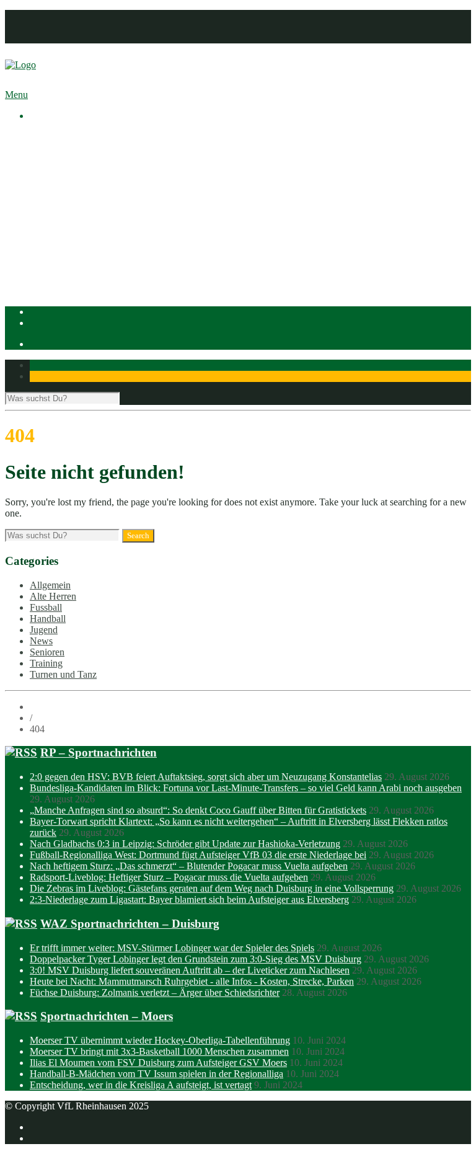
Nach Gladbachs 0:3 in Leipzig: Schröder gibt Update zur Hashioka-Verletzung (185, 843)
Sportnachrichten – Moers (106, 1016)
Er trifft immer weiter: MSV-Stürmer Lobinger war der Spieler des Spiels (172, 948)
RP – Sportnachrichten (98, 752)
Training (46, 663)
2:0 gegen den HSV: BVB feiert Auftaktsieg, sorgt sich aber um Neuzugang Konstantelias (206, 776)
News (41, 641)
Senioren (47, 652)
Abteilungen (54, 215)
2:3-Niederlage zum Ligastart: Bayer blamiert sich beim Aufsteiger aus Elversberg (189, 899)
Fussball (71, 237)
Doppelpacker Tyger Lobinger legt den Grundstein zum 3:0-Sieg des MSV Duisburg (195, 959)
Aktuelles (48, 136)
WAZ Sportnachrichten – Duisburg (129, 923)
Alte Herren (53, 596)
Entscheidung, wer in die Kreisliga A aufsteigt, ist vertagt (141, 1085)
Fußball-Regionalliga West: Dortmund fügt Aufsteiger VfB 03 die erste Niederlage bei (198, 855)
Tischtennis (77, 259)
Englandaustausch (90, 181)
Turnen (68, 270)
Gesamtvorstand (86, 170)
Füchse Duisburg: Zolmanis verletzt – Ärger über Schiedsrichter (155, 992)
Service (69, 203)
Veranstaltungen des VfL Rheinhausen (130, 159)
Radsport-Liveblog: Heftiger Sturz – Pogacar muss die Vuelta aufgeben (169, 877)
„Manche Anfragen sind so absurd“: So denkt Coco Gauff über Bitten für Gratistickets (198, 810)
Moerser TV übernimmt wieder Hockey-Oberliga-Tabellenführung (160, 1040)
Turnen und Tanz (63, 674)
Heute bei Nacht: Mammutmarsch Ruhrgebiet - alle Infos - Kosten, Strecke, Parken (192, 981)
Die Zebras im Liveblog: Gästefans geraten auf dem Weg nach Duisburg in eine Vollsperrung (212, 888)
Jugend (44, 629)
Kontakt (45, 37)
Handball (72, 248)
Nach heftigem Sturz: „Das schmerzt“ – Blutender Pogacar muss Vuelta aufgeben (189, 866)
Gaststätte (49, 282)
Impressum (51, 15)
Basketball (75, 226)
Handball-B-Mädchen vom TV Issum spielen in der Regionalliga (156, 1073)
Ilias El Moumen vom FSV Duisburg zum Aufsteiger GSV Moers (158, 1062)
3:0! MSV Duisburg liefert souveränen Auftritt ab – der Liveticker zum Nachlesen (190, 970)
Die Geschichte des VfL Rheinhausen (128, 192)
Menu (16, 94)
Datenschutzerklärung (72, 26)
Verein (42, 148)
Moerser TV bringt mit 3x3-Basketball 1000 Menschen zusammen (159, 1051)
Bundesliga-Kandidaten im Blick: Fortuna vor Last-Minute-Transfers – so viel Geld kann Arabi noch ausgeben (246, 788)
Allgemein (50, 585)
